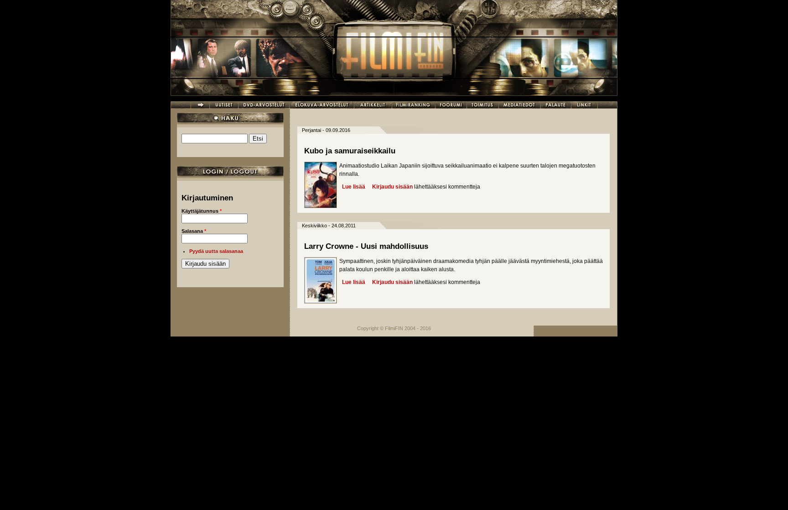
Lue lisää (353, 187)
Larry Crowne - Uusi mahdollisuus (366, 246)
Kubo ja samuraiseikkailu (349, 151)
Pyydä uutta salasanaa (216, 251)
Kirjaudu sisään (392, 187)
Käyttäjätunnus (201, 211)
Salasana (193, 231)
